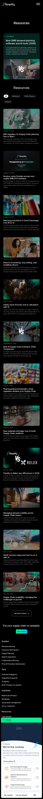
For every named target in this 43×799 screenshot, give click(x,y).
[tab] (6, 96)
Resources (6, 711)
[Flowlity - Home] (8, 4)
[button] (38, 4)
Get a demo (21, 631)
